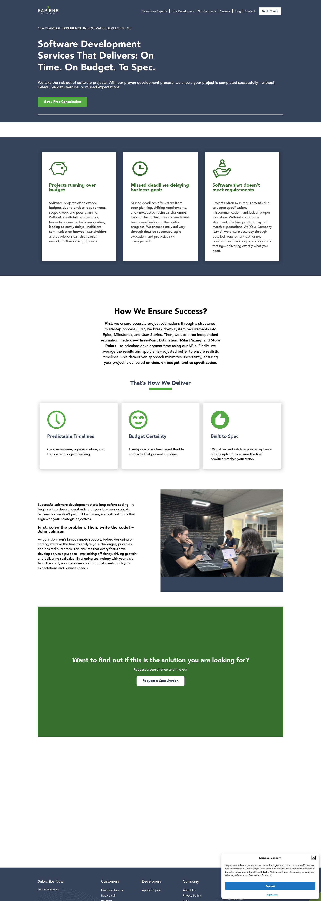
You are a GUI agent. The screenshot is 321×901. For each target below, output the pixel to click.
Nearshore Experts (154, 11)
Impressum (272, 894)
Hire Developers (182, 11)
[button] (313, 858)
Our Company (207, 11)
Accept (270, 886)
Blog (238, 11)
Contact (250, 11)
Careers (225, 11)
